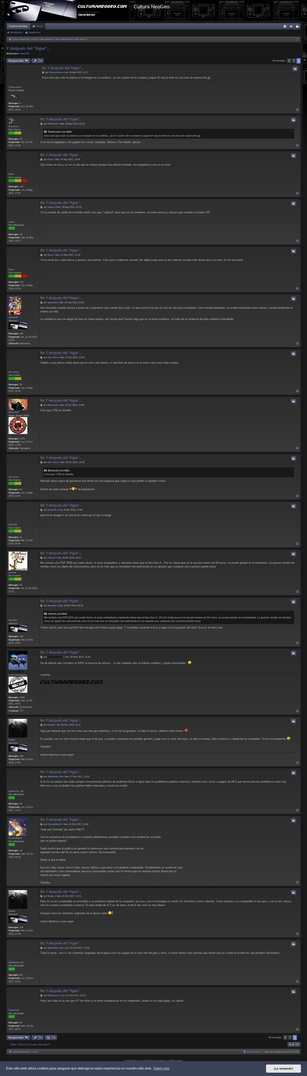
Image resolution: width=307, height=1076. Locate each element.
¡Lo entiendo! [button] (283, 1068)
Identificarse (16, 32)
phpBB (144, 1061)
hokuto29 (24, 53)
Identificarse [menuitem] (292, 27)
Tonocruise (15, 87)
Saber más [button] (161, 1068)
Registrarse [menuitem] (298, 27)
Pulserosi (14, 126)
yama (11, 222)
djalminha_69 (16, 791)
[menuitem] (285, 26)
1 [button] (294, 61)
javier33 (13, 524)
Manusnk (14, 412)
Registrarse (35, 32)
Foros (39, 26)
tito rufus (14, 372)
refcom (12, 572)
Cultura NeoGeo (18, 26)
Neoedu (13, 620)
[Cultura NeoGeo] (69, 10)
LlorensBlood (16, 671)
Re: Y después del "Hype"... (62, 68)
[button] (289, 60)
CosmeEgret (15, 838)
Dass (11, 174)
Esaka (12, 739)
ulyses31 (13, 317)
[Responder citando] (295, 68)
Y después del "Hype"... (28, 48)
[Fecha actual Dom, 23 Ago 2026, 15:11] (296, 39)
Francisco (14, 1010)
